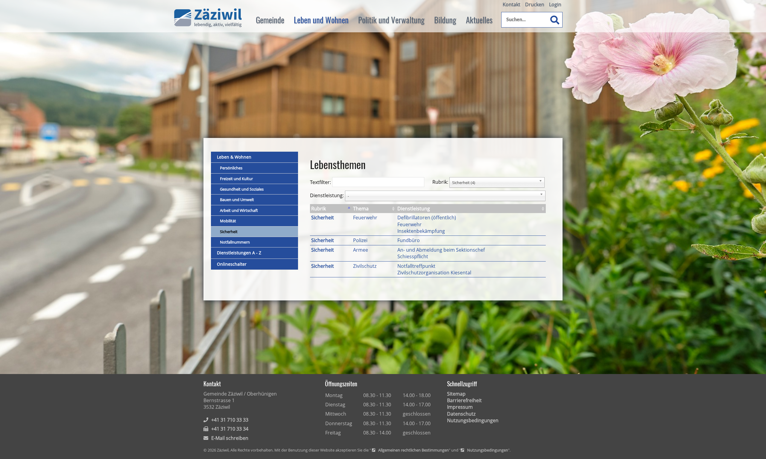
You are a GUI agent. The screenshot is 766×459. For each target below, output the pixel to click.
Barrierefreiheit (464, 400)
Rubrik (318, 208)
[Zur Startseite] (208, 18)
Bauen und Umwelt (237, 199)
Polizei (360, 240)
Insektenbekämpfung (421, 231)
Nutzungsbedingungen (472, 420)
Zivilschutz (364, 266)
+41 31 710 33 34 (229, 428)
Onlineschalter (232, 264)
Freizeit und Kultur (236, 178)
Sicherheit (229, 231)
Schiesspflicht (412, 256)
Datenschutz (461, 414)
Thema (361, 208)
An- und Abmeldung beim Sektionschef (441, 250)
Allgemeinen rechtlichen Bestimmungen (413, 450)
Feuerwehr (365, 217)
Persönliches (231, 168)
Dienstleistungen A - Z (239, 253)
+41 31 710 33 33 (229, 419)
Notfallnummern (235, 242)
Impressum (460, 407)
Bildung (445, 20)
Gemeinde (270, 20)
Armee (360, 250)
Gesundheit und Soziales (242, 189)
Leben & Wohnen (234, 157)
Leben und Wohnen (321, 20)
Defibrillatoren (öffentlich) (426, 217)
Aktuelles (479, 20)
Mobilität (228, 221)
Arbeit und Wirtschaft (239, 210)
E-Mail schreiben (229, 438)
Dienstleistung (413, 208)
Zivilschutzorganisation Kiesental (434, 272)
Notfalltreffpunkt (416, 266)
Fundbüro (408, 240)
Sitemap (456, 393)
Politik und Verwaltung (391, 20)
